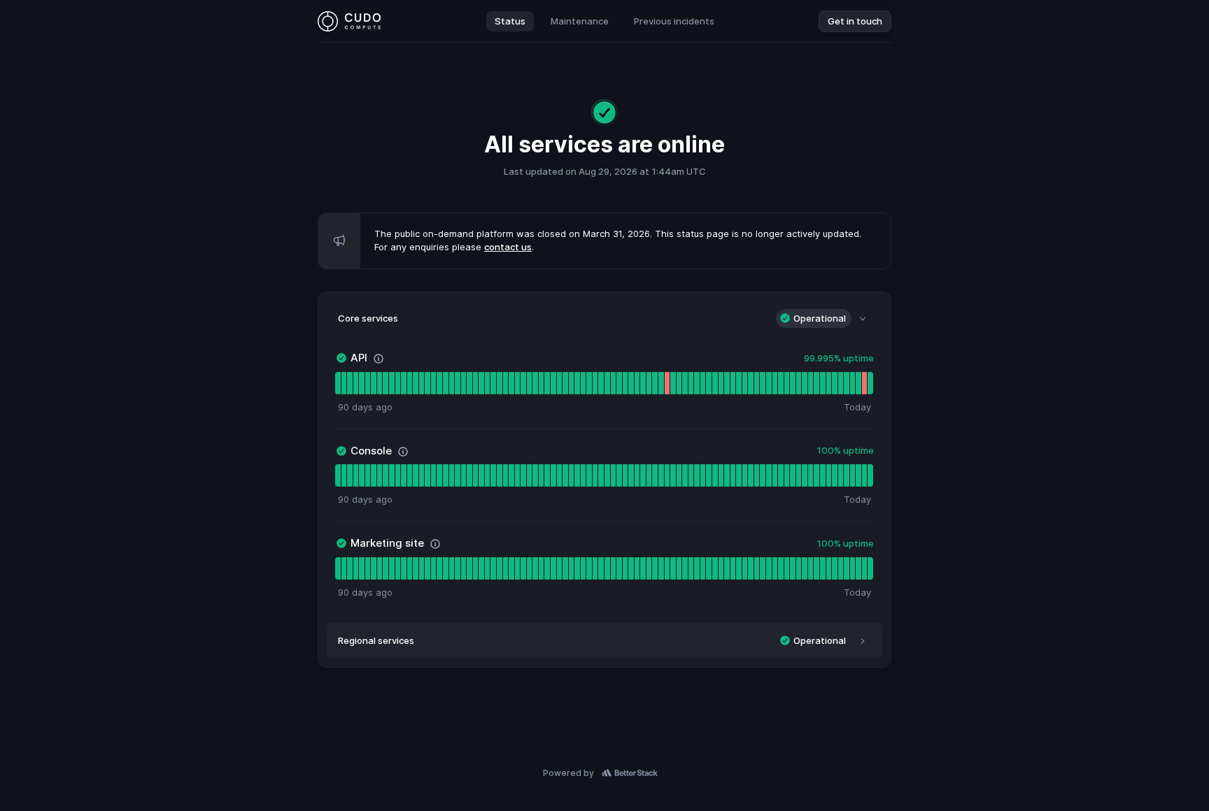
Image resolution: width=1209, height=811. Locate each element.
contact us (508, 246)
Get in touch (855, 21)
